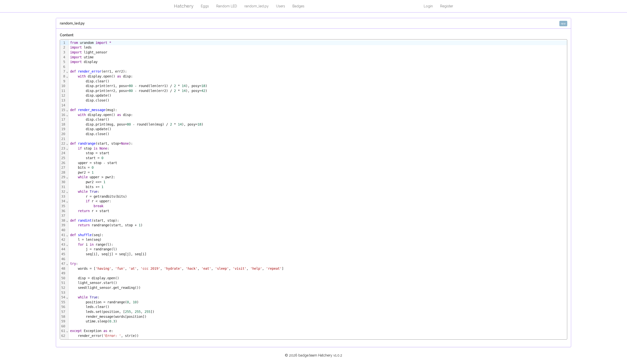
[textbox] (318, 189)
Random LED (226, 6)
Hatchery (183, 6)
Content (66, 35)
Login (428, 6)
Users (280, 6)
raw (563, 23)
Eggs (205, 6)
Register (446, 6)
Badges (298, 6)
